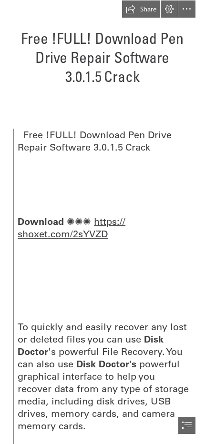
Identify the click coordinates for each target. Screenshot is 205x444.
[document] (102, 222)
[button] (141, 9)
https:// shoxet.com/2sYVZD (71, 227)
